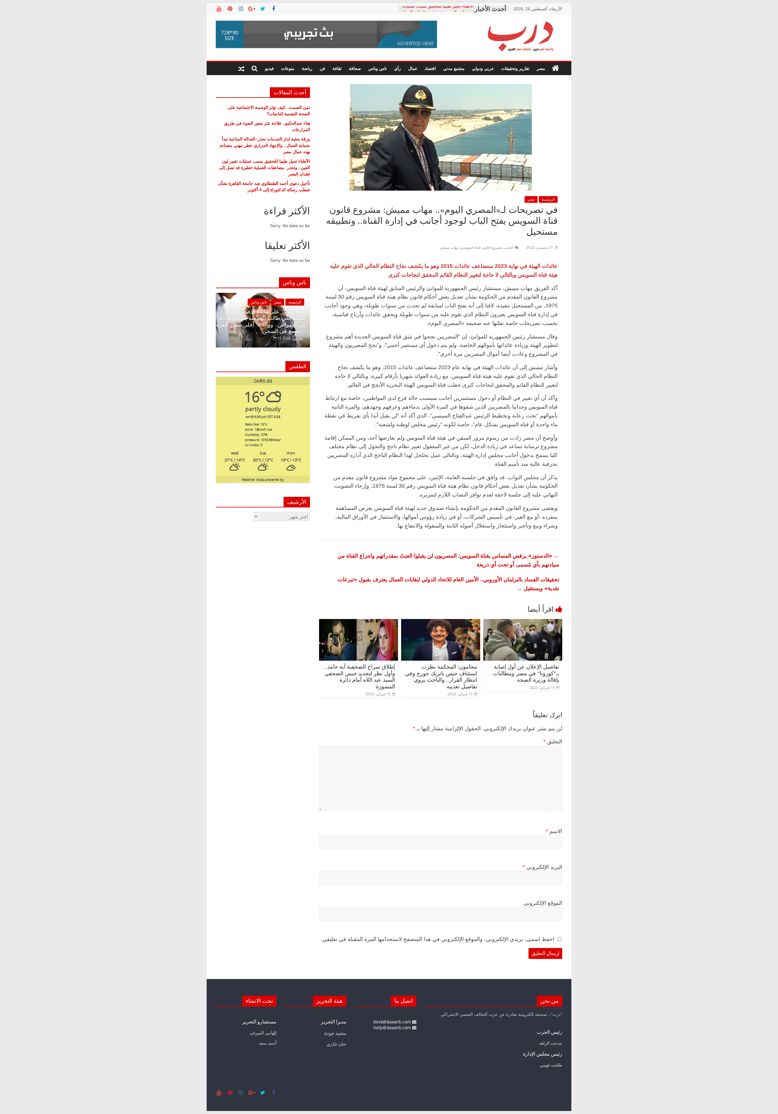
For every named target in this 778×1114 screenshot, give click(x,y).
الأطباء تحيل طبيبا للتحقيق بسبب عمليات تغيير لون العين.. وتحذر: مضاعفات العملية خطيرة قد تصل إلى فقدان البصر (264, 167)
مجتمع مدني (454, 68)
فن (322, 68)
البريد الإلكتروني (542, 867)
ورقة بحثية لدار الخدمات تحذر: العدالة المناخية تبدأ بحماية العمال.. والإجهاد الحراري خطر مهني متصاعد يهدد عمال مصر (264, 145)
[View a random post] (241, 68)
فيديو (269, 68)
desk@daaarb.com (392, 1022)
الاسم (554, 831)
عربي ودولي (483, 68)
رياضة (307, 68)
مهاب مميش (449, 247)
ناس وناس (377, 68)
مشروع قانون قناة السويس (481, 247)
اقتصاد (430, 68)
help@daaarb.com (393, 1027)
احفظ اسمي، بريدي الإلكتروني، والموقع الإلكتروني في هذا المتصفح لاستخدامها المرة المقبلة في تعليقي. (437, 939)
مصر (541, 68)
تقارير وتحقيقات (515, 68)
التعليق (552, 742)
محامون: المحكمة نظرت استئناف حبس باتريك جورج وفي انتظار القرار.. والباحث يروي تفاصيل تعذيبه (441, 677)
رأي (397, 68)
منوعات (287, 68)
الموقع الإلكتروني (543, 903)
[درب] (555, 68)
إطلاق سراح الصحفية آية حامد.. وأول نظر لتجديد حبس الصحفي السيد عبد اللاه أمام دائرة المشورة (359, 677)
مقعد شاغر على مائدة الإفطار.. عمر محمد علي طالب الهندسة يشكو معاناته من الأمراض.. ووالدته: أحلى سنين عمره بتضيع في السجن (260, 321)
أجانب (509, 247)
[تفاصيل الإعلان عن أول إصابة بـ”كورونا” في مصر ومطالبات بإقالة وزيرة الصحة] (522, 622)
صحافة (355, 68)
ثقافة (337, 68)
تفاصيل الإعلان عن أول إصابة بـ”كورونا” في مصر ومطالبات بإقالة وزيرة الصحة (526, 673)
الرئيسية (548, 199)
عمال (412, 68)
